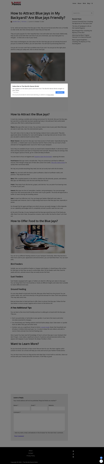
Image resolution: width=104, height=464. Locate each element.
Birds (84, 3)
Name (16, 405)
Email (33, 405)
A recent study (44, 327)
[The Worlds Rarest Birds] (16, 3)
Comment (17, 412)
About (79, 3)
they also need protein (58, 162)
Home (74, 3)
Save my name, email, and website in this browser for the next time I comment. (39, 433)
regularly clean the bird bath (43, 156)
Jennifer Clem (16, 21)
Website (51, 405)
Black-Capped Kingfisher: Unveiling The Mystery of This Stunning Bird (81, 41)
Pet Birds (24, 21)
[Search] (92, 3)
